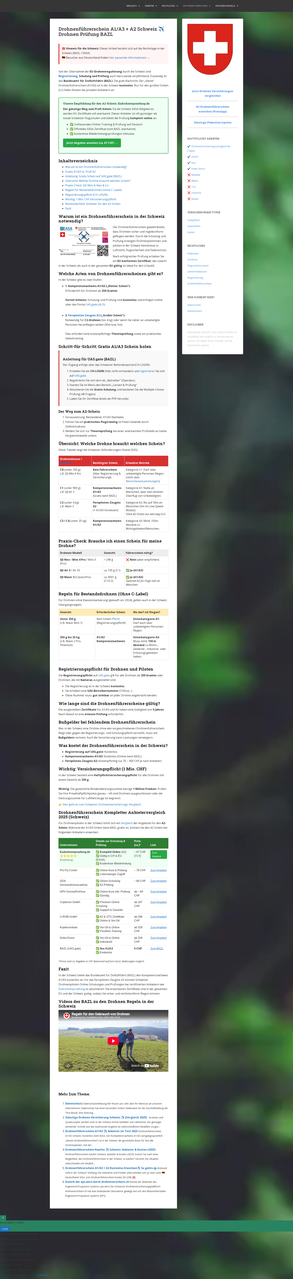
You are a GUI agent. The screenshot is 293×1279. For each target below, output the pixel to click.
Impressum (194, 304)
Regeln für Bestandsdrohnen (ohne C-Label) (93, 190)
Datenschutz (74, 1103)
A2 (61, 90)
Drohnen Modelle (225, 5)
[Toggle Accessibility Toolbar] (3, 1217)
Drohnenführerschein (195, 5)
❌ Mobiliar (193, 174)
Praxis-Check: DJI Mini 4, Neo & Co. (87, 185)
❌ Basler (193, 198)
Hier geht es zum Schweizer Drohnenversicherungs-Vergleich (102, 804)
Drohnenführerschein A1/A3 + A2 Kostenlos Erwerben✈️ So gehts (109, 1168)
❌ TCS (191, 186)
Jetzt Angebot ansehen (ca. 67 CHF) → (92, 143)
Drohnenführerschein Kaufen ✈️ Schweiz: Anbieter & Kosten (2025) (110, 1149)
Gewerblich (193, 226)
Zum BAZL (156, 948)
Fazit (68, 208)
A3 (162, 514)
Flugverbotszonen (198, 265)
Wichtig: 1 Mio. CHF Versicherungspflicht (90, 199)
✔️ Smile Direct (196, 168)
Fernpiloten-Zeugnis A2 (84, 315)
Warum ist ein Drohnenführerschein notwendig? (96, 167)
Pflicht (116, 619)
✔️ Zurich (192, 156)
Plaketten (193, 253)
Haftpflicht (193, 220)
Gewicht (65, 463)
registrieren (147, 371)
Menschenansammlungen (142, 481)
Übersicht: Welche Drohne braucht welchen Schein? (97, 181)
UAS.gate (80, 375)
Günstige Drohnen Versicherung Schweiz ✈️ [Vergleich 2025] (106, 1117)
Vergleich (131, 5)
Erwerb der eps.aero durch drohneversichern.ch (97, 1182)
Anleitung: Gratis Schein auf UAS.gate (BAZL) (93, 176)
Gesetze (192, 259)
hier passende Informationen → (129, 57)
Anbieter (149, 5)
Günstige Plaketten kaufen (212, 122)
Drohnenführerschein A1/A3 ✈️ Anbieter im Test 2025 (101, 1131)
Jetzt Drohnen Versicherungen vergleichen (212, 93)
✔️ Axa (191, 162)
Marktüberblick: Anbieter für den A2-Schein (92, 204)
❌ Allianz (192, 180)
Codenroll (42, 1275)
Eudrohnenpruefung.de (73, 989)
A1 (140, 470)
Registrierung (67, 76)
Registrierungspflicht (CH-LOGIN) (86, 195)
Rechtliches (168, 5)
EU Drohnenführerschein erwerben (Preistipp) (212, 109)
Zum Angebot (156, 854)
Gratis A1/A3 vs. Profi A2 (80, 171)
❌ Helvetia (194, 192)
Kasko (190, 232)
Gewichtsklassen (197, 271)
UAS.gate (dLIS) (95, 304)
